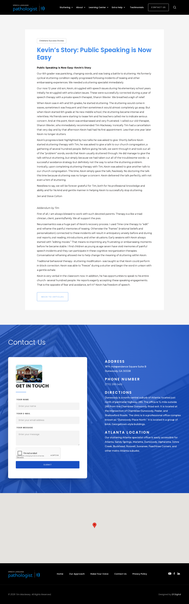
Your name (23, 399)
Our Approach (77, 573)
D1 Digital (176, 594)
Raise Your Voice (99, 573)
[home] (29, 7)
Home (60, 573)
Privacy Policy (139, 573)
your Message (25, 427)
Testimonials (137, 7)
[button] (66, 7)
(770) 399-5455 (113, 384)
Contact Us (158, 7)
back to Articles (52, 297)
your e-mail (23, 413)
